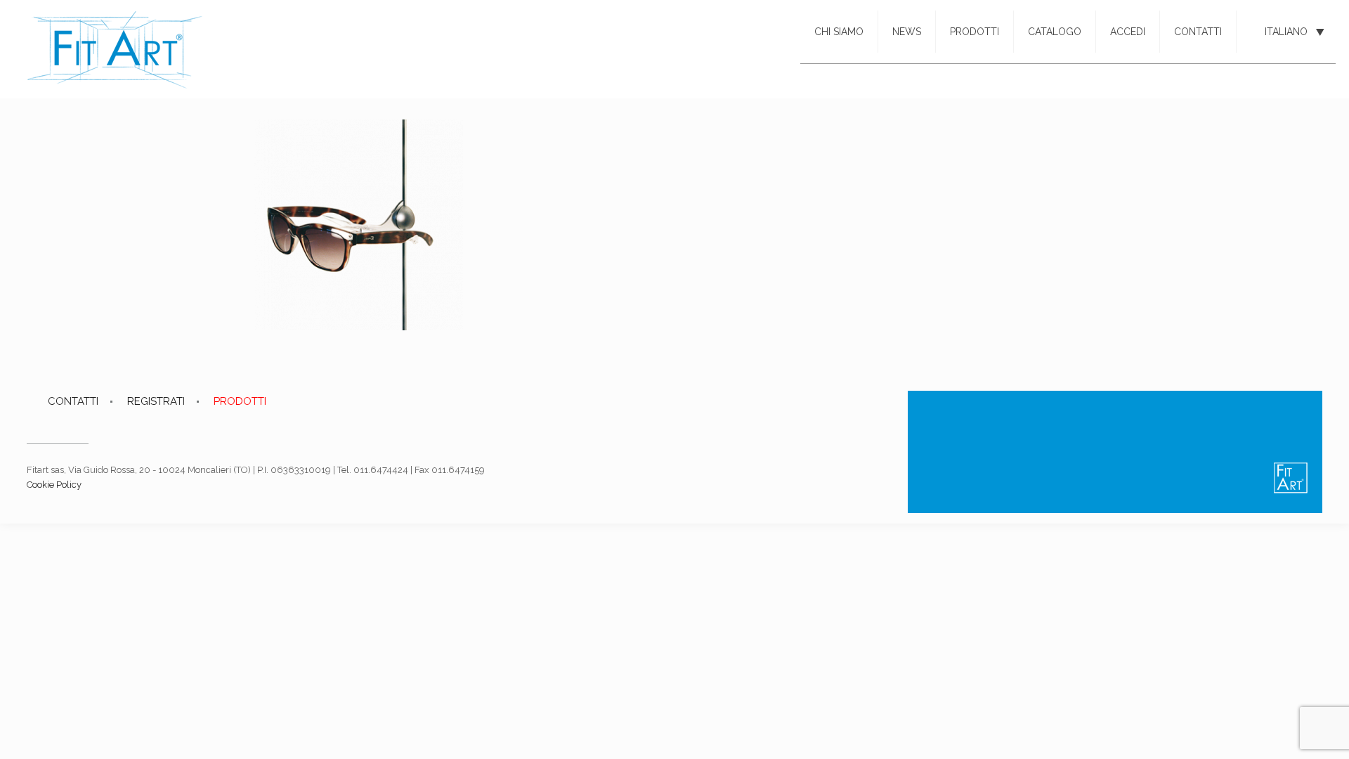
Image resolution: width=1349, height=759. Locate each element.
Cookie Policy (54, 484)
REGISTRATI (156, 401)
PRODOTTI (240, 401)
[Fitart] (114, 49)
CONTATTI (73, 401)
